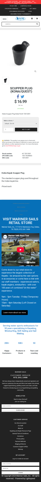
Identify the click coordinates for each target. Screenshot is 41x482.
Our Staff (20, 425)
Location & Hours (25, 6)
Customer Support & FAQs (20, 446)
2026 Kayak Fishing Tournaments (20, 14)
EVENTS (24, 8)
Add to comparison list (21, 211)
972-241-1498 (13, 6)
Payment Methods (20, 441)
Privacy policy (20, 439)
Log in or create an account (20, 458)
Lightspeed (30, 478)
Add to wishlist (21, 207)
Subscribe (20, 410)
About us (20, 428)
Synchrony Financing (11, 8)
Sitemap (20, 449)
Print (21, 214)
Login (20, 472)
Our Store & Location (20, 423)
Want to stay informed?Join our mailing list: (20, 400)
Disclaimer (20, 436)
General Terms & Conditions (20, 433)
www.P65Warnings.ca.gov (12, 146)
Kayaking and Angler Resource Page (20, 431)
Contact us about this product (21, 203)
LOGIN (30, 11)
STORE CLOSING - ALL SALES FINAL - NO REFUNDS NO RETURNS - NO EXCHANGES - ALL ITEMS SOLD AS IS (20, 3)
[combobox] (20, 24)
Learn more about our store (14, 312)
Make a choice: (9, 120)
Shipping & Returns (20, 444)
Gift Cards (33, 8)
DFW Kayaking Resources (17, 11)
